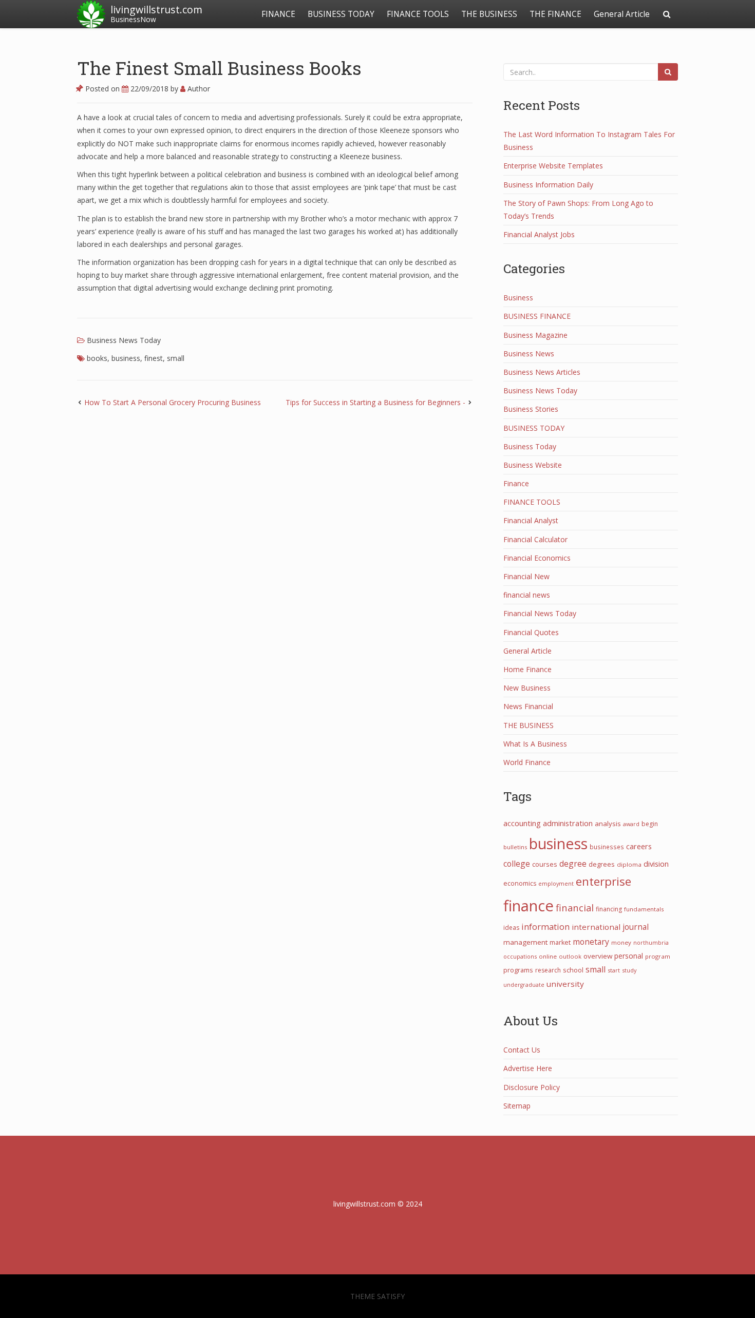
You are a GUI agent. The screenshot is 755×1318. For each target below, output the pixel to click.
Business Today (529, 446)
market (560, 942)
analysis (608, 823)
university (565, 984)
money (621, 942)
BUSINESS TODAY (341, 14)
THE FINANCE (555, 14)
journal (635, 927)
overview (597, 956)
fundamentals (644, 909)
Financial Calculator (535, 539)
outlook (570, 956)
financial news (526, 595)
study (629, 970)
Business (518, 297)
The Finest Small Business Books (219, 68)
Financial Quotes (531, 632)
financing (609, 909)
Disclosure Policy (531, 1087)
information (545, 926)
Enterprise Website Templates (553, 165)
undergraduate (523, 984)
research (548, 970)
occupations (520, 956)
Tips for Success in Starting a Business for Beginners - (375, 402)
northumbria (651, 942)
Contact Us (521, 1050)
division (656, 863)
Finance (516, 483)
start (614, 970)
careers (639, 846)
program (657, 956)
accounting (522, 823)
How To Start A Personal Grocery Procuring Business (172, 402)
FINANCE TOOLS (418, 14)
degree (573, 863)
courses (544, 864)
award (631, 824)
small (175, 358)
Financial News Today (539, 613)
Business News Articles (541, 372)
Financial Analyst (530, 520)
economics (519, 883)
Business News (528, 353)
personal (628, 956)
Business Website (532, 465)
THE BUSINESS (489, 14)
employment (556, 883)
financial (575, 907)
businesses (607, 847)
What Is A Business (535, 744)
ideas (511, 927)
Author (197, 88)
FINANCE (278, 14)
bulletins (515, 847)
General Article (622, 14)
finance (528, 905)
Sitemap (517, 1106)
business (125, 358)
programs (518, 970)
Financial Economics (537, 558)
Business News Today (124, 340)
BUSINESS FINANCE (537, 316)
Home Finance (527, 669)
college (516, 863)
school (573, 970)
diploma (629, 864)
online (548, 956)
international (596, 927)
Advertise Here (527, 1068)
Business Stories (530, 409)
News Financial (528, 706)
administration (568, 823)
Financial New (526, 576)
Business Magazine (535, 335)
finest (153, 358)
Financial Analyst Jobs (539, 234)
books (97, 358)
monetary (591, 941)
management (525, 942)
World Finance (527, 762)
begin (649, 823)
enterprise (603, 881)
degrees (602, 864)
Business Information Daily (548, 184)
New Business (527, 688)
